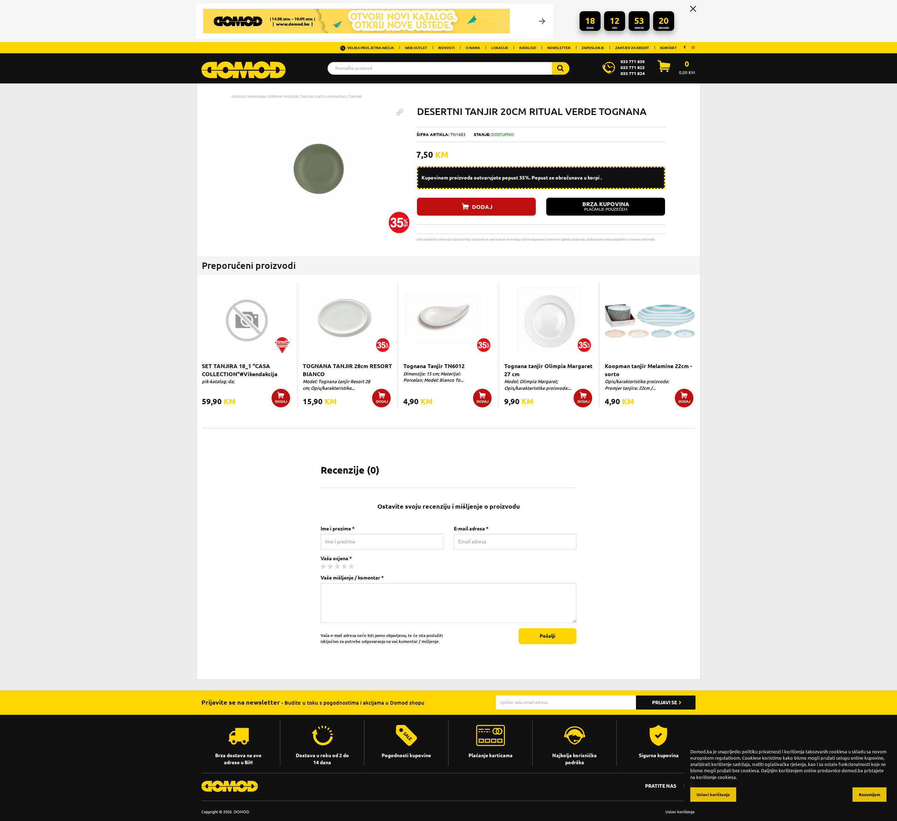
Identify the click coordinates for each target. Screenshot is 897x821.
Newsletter (558, 48)
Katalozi (527, 48)
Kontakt (668, 48)
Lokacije (499, 48)
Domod (238, 96)
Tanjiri (355, 96)
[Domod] (243, 66)
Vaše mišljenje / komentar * (352, 578)
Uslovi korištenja (679, 811)
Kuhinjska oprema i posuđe (273, 96)
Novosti (446, 48)
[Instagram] (693, 47)
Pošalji (547, 636)
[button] (399, 112)
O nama (473, 48)
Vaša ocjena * (336, 558)
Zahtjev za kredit (632, 48)
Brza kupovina (605, 206)
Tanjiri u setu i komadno (324, 96)
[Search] (560, 68)
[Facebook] (684, 47)
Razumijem (869, 794)
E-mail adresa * (471, 528)
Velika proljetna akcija (370, 48)
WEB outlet (416, 48)
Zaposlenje (593, 48)
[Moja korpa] (664, 70)
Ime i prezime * (338, 528)
